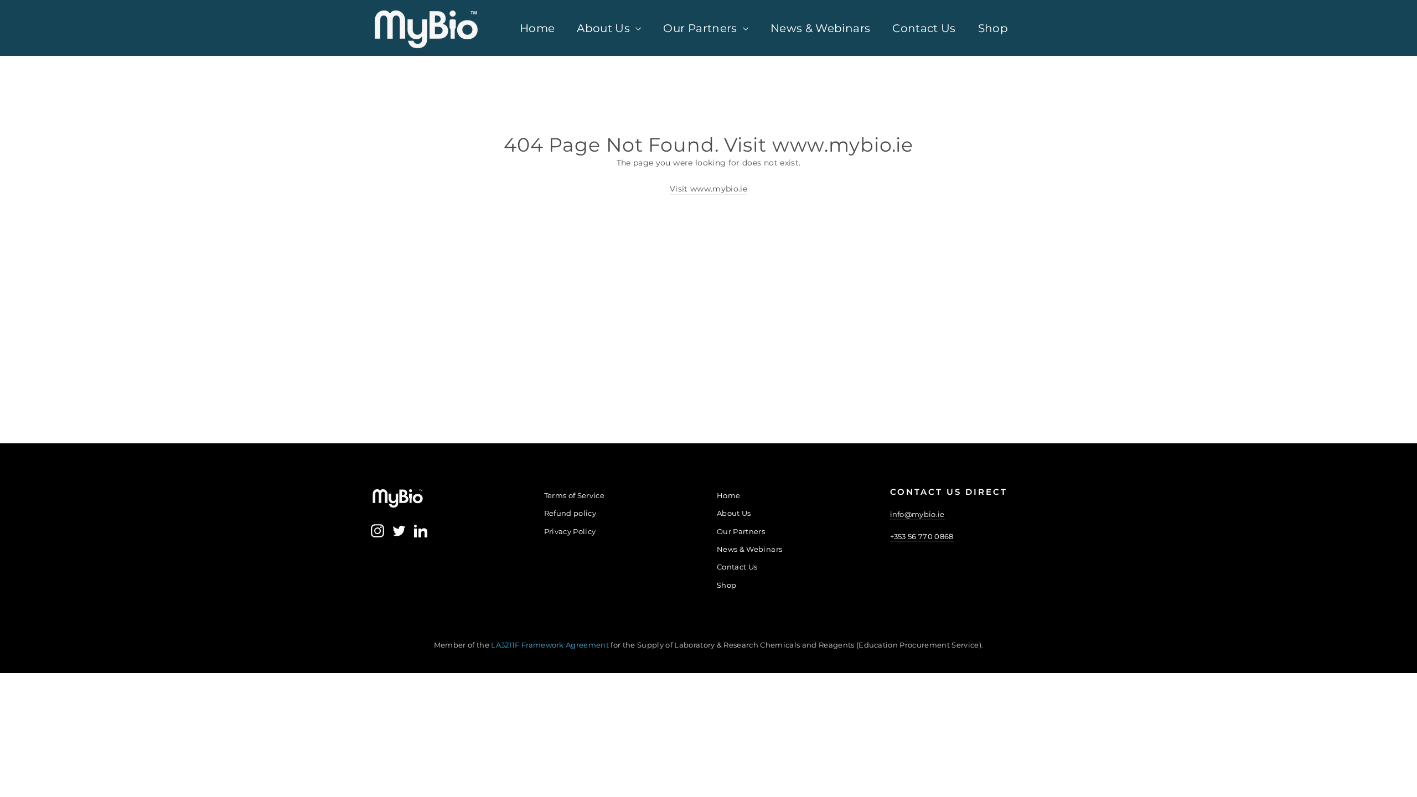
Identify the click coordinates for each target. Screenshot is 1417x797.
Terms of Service (574, 495)
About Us (605, 28)
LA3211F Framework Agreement (551, 644)
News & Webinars (820, 28)
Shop (993, 28)
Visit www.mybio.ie (708, 189)
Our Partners (701, 28)
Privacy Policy (570, 531)
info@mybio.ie (917, 514)
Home (537, 28)
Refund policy (570, 513)
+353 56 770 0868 (922, 536)
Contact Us (924, 28)
